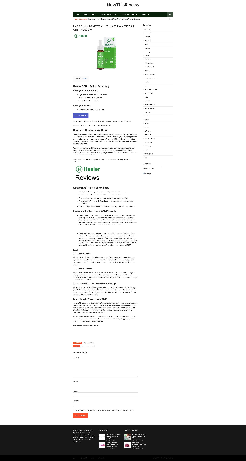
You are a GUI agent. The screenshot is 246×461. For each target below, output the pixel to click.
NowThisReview (123, 5)
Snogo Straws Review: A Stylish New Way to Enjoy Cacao (114, 436)
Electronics (147, 55)
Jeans (146, 97)
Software (147, 131)
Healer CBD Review (88, 346)
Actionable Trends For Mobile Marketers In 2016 (139, 436)
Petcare (146, 123)
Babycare (145, 14)
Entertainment (148, 63)
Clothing (147, 52)
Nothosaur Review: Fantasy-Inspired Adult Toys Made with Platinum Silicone (114, 19)
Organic (146, 116)
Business (147, 48)
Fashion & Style (149, 74)
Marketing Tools (149, 108)
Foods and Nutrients (129, 14)
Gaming (146, 82)
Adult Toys (147, 29)
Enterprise (147, 59)
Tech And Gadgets (150, 138)
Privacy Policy (84, 458)
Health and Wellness (108, 14)
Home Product (149, 93)
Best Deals (147, 40)
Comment (77, 358)
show (85, 78)
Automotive (148, 33)
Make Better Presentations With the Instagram (139, 444)
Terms (93, 458)
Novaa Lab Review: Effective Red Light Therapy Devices (112, 444)
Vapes (146, 157)
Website (76, 401)
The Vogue (147, 146)
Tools (146, 150)
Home (77, 14)
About (75, 458)
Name (75, 382)
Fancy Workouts (149, 67)
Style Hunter (148, 135)
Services (147, 127)
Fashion (146, 71)
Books (146, 44)
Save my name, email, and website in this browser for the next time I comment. (104, 410)
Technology (148, 142)
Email (75, 391)
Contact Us (102, 458)
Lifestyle (147, 101)
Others (146, 120)
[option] (129, 19)
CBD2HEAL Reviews (93, 325)
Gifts (145, 86)
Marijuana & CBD (90, 14)
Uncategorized (148, 154)
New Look (147, 112)
